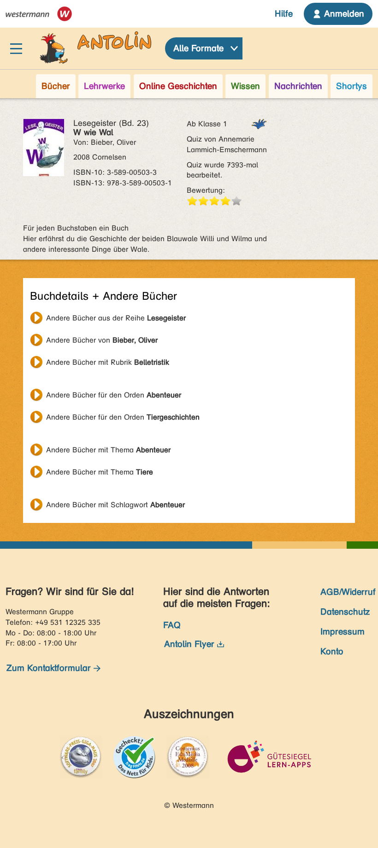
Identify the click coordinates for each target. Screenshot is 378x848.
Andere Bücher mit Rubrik (107, 362)
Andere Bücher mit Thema (108, 449)
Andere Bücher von (102, 340)
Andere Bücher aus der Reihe (116, 318)
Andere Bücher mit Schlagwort (115, 504)
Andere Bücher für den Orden (113, 395)
